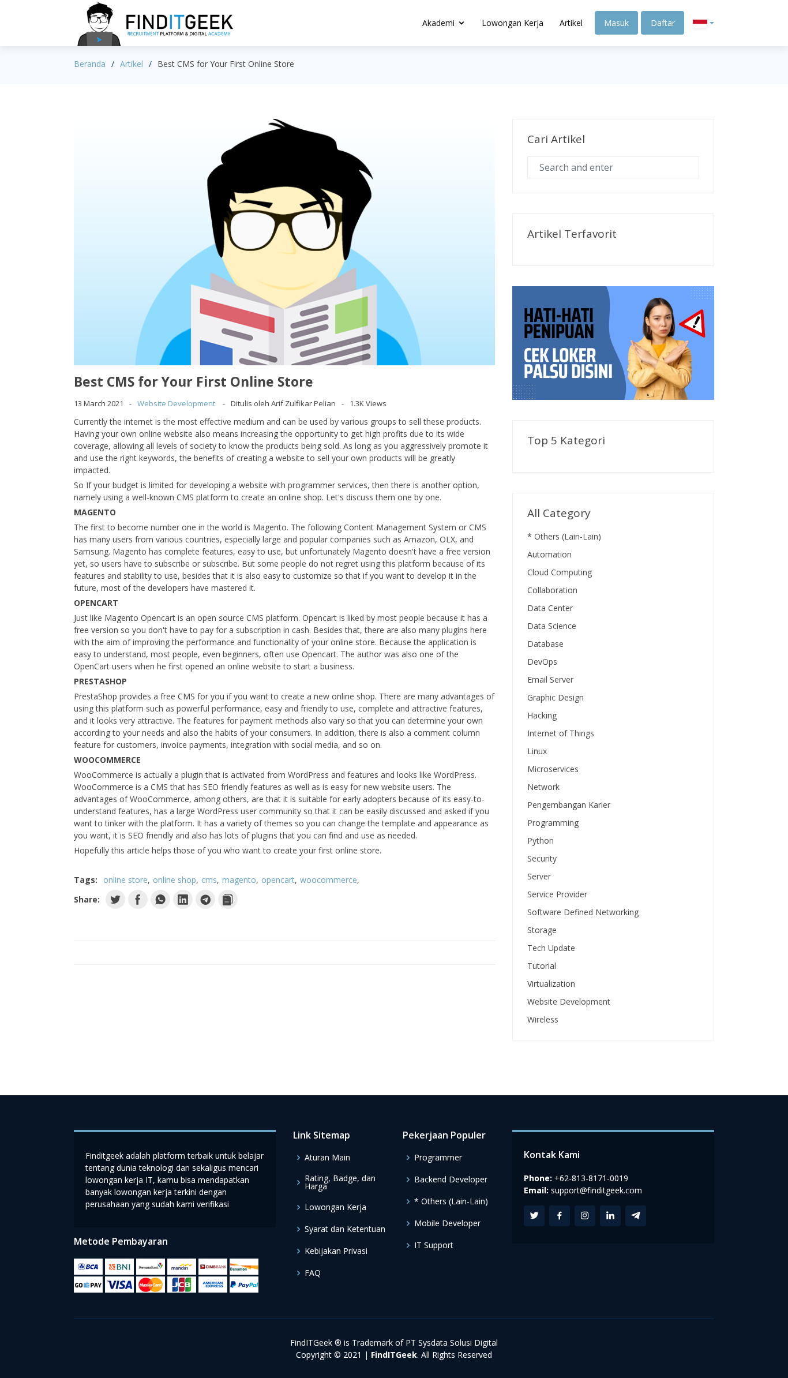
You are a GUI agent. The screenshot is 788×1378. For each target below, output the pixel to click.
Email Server (550, 679)
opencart (278, 879)
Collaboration (552, 590)
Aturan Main (327, 1158)
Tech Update (551, 947)
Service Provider (557, 894)
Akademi (438, 22)
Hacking (542, 715)
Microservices (553, 768)
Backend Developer (450, 1179)
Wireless (542, 1019)
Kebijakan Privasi (336, 1251)
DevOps (542, 661)
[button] (703, 23)
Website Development (176, 403)
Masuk (616, 22)
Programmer (438, 1158)
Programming (553, 822)
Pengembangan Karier (568, 804)
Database (545, 643)
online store (125, 879)
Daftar (663, 22)
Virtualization (551, 983)
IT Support (433, 1245)
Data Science (551, 625)
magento (239, 879)
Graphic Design (555, 697)
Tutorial (541, 965)
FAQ (313, 1273)
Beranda (90, 63)
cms (209, 879)
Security (542, 858)
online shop (174, 879)
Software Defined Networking (583, 912)
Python (540, 840)
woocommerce (328, 879)
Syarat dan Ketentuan (345, 1229)
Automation (549, 554)
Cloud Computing (559, 572)
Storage (542, 929)
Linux (537, 751)
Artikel (571, 22)
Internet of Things (560, 733)
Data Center (550, 607)
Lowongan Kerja (512, 22)
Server (539, 876)
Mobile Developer (447, 1223)
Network (543, 786)
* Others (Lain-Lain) (564, 536)
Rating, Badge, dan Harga (340, 1182)
